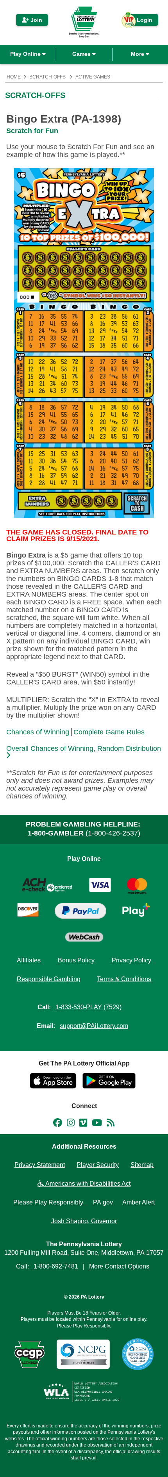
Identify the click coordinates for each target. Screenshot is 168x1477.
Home (14, 77)
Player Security (98, 1165)
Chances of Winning (37, 732)
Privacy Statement (39, 1165)
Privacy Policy (131, 960)
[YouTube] (97, 1124)
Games (82, 54)
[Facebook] (57, 1124)
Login (140, 21)
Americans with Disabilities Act (87, 1183)
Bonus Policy (76, 960)
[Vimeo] (83, 1124)
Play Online (26, 54)
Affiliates (29, 960)
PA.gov (103, 1202)
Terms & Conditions (124, 979)
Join (35, 20)
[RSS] (110, 1124)
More (138, 54)
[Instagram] (71, 1124)
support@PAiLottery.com (94, 1026)
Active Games (92, 77)
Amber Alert (138, 1202)
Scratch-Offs (47, 77)
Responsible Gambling (48, 979)
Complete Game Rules (109, 732)
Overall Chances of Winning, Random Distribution (83, 748)
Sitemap (142, 1165)
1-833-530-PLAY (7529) (88, 1007)
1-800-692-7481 (56, 1266)
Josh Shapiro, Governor (84, 1221)
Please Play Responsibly (48, 1202)
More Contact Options (119, 1266)
